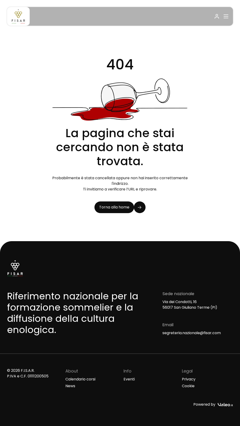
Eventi (129, 379)
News (70, 386)
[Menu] (225, 16)
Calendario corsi (80, 379)
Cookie (188, 386)
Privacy (188, 379)
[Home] (18, 16)
